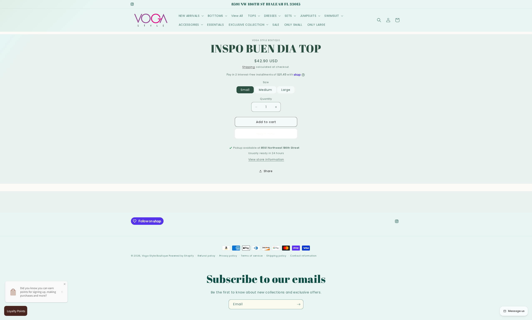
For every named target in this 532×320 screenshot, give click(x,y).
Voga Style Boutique (155, 255)
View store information (266, 159)
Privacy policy (228, 255)
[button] (190, 15)
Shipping (248, 67)
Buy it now (266, 133)
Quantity (266, 99)
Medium (265, 90)
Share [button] (268, 171)
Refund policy (206, 255)
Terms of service (251, 255)
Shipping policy (276, 255)
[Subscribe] (298, 304)
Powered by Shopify (181, 255)
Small (245, 90)
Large (285, 90)
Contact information (303, 255)
